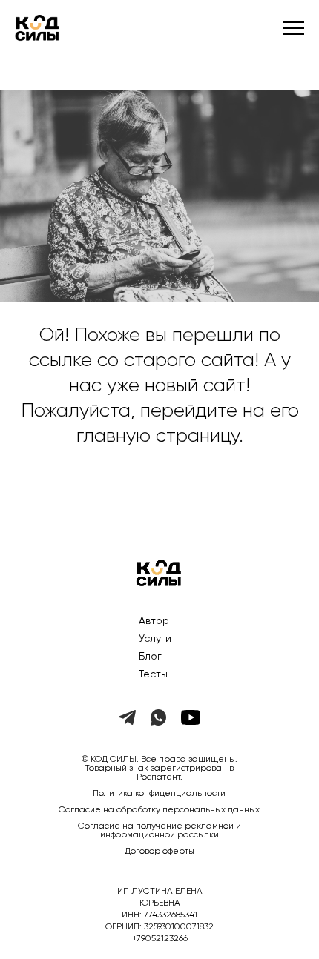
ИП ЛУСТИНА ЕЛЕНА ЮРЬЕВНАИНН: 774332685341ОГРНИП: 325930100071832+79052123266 (159, 915)
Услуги (155, 639)
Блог (150, 656)
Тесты (153, 674)
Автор (154, 621)
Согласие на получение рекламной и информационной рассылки (159, 831)
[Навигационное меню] (293, 28)
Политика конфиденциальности (159, 793)
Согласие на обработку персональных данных (159, 810)
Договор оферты (159, 851)
